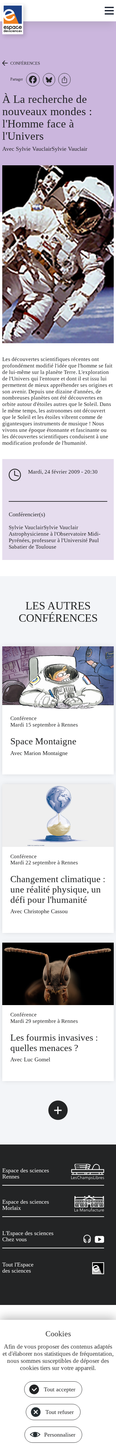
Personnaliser (59, 1434)
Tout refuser (59, 1412)
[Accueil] (12, 19)
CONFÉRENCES (25, 63)
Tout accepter (59, 1389)
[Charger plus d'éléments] (58, 1110)
